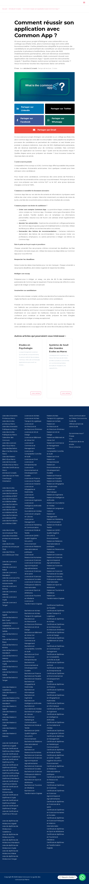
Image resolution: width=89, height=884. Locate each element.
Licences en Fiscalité (32, 481)
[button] (82, 877)
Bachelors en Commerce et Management (30, 640)
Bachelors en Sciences (33, 755)
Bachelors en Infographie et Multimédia (30, 684)
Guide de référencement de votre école (76, 423)
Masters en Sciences (54, 555)
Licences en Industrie (32, 484)
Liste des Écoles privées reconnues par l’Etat (10, 546)
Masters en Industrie (54, 481)
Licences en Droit (31, 459)
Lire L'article (36, 393)
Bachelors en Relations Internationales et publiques (33, 744)
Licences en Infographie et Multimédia (30, 489)
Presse (71, 436)
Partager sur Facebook (27, 120)
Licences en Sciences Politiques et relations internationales (33, 584)
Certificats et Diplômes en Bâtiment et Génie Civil (55, 640)
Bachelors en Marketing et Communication (31, 719)
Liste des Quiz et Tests (10, 476)
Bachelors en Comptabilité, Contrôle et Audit (33, 648)
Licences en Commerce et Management (30, 445)
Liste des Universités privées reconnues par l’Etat (10, 538)
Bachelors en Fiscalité (33, 676)
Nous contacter (75, 447)
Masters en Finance (54, 476)
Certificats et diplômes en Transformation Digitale (55, 845)
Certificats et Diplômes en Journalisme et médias (55, 725)
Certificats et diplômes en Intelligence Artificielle (55, 717)
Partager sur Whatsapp (58, 120)
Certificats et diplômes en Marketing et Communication (55, 744)
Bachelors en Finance (33, 673)
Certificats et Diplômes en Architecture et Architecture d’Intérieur (55, 627)
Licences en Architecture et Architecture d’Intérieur (33, 426)
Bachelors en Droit (32, 654)
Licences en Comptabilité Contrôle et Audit (33, 453)
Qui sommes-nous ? (76, 433)
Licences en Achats (32, 416)
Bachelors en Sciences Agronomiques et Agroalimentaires (33, 760)
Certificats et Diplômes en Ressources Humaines (55, 779)
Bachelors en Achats (32, 610)
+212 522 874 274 (67, 878)
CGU (70, 439)
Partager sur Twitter (61, 109)
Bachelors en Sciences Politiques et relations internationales (33, 774)
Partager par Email (47, 130)
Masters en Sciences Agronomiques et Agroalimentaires (54, 560)
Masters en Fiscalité (54, 478)
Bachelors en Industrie (33, 679)
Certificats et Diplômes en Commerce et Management (55, 648)
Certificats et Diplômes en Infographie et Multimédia (55, 697)
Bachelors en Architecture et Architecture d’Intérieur (33, 621)
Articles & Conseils (30, 68)
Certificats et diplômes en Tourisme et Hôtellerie (55, 837)
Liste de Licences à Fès (11, 578)
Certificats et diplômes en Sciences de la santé (55, 804)
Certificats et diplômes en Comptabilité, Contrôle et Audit (55, 657)
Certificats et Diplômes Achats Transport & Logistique (55, 613)
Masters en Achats (53, 421)
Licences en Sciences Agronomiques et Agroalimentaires (33, 565)
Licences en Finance (32, 478)
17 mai (16, 68)
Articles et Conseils (9, 473)
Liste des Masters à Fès (10, 698)
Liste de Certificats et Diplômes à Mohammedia (10, 789)
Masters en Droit (53, 456)
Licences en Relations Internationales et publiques (33, 549)
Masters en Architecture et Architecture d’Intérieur (55, 426)
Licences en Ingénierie (33, 500)
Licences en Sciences (33, 560)
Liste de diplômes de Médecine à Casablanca (10, 828)
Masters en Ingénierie (55, 495)
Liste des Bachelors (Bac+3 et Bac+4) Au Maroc (9, 451)
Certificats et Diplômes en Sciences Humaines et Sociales (55, 812)
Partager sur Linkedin (27, 109)
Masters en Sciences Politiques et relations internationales (55, 579)
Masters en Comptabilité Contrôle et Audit (55, 451)
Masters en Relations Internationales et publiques (54, 543)
